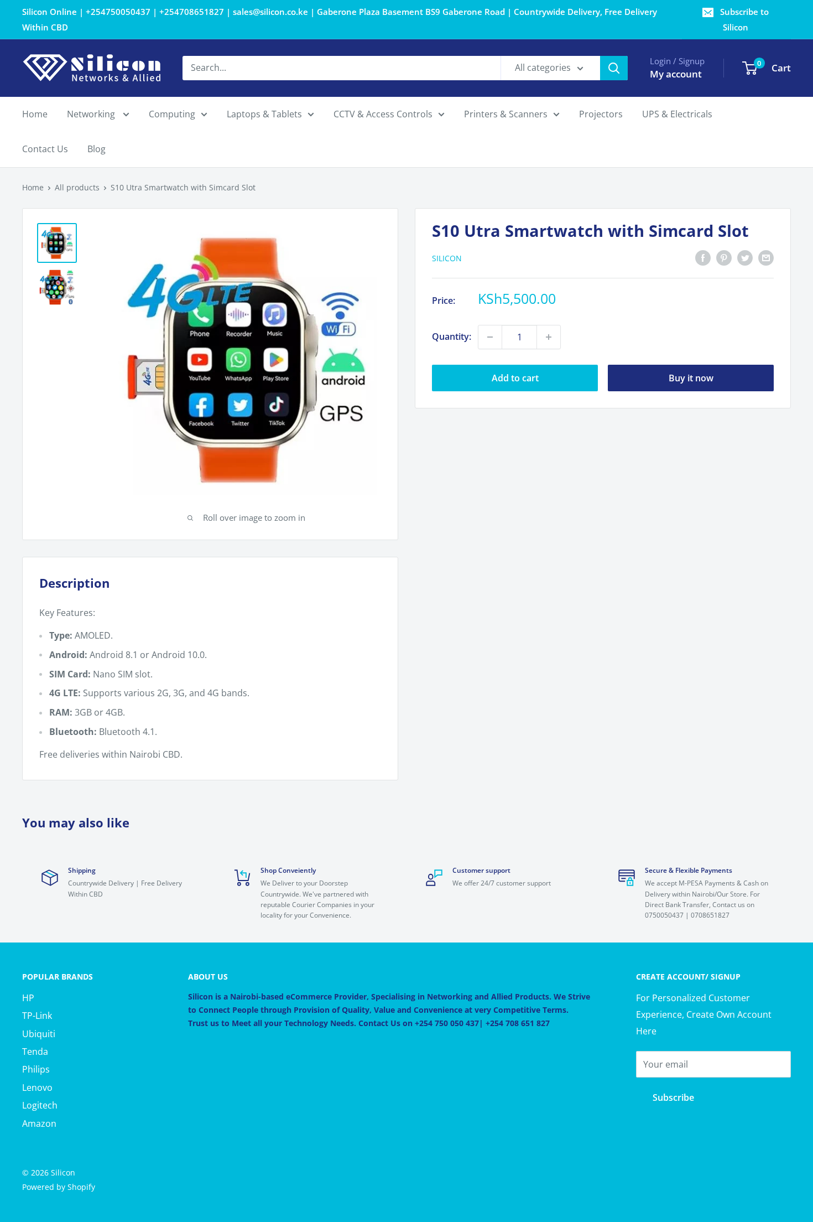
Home (35, 114)
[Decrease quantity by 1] (490, 337)
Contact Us (45, 149)
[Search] (614, 68)
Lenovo (37, 1087)
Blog (96, 149)
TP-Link (37, 1015)
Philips (36, 1069)
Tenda (35, 1051)
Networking (92, 114)
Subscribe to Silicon (744, 19)
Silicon (447, 258)
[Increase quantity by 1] (548, 337)
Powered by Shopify (58, 1187)
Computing (172, 114)
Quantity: (451, 336)
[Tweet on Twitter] (745, 257)
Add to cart (515, 378)
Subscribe (673, 1097)
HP (28, 998)
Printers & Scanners (506, 114)
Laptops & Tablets (264, 114)
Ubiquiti (38, 1034)
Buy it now (691, 378)
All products (77, 187)
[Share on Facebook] (703, 257)
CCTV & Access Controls (382, 114)
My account (676, 74)
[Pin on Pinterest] (724, 257)
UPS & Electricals (677, 114)
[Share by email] (766, 257)
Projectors (601, 114)
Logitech (40, 1105)
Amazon (39, 1123)
